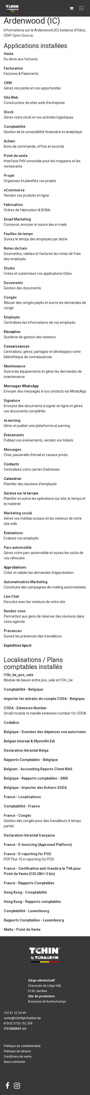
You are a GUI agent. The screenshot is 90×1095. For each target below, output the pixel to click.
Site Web (11, 97)
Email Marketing (17, 219)
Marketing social (18, 513)
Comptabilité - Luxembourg (26, 911)
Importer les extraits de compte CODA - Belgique (44, 699)
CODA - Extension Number (25, 708)
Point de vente (16, 156)
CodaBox (11, 723)
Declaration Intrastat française (29, 835)
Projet (9, 176)
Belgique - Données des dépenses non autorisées (45, 732)
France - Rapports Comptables (29, 883)
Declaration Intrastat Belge (26, 750)
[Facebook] (7, 1085)
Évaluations (13, 533)
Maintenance (14, 366)
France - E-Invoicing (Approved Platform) (38, 845)
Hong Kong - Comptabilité (25, 892)
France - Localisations (22, 797)
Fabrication (13, 205)
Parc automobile (18, 547)
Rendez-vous (15, 611)
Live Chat (11, 596)
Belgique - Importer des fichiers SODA (35, 788)
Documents (13, 283)
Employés (12, 317)
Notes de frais (15, 248)
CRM (8, 83)
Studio (9, 268)
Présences (13, 631)
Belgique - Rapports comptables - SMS (36, 778)
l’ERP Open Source (18, 35)
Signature (12, 401)
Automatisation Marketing (26, 582)
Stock (9, 112)
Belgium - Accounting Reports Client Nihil (38, 769)
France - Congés (17, 815)
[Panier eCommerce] (71, 8)
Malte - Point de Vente (22, 929)
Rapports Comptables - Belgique (31, 760)
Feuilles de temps (18, 234)
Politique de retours (17, 1051)
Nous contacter (14, 1062)
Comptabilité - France (22, 806)
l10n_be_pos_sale (18, 675)
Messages (12, 450)
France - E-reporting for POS (27, 854)
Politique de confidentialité (22, 1046)
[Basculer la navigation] (81, 8)
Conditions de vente (18, 1056)
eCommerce (14, 190)
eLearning (12, 420)
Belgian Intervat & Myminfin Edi (29, 741)
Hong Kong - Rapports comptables (32, 902)
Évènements (14, 435)
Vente (8, 54)
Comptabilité (14, 127)
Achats (9, 141)
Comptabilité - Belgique (23, 689)
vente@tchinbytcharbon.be (22, 1018)
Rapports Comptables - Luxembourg (34, 920)
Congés (10, 297)
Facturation (13, 68)
